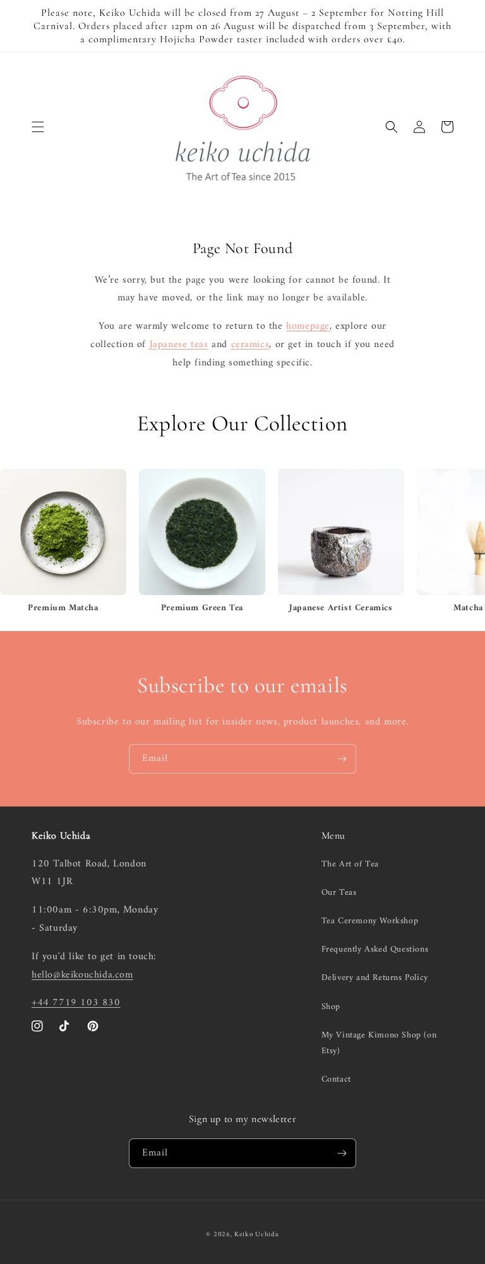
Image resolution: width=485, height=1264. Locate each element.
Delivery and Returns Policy (374, 978)
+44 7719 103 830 (76, 1003)
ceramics (250, 344)
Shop (330, 1007)
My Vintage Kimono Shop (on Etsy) (379, 1043)
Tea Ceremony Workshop (370, 921)
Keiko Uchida (256, 1235)
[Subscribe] (342, 759)
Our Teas (339, 893)
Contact (336, 1079)
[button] (38, 127)
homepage (308, 326)
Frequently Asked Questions (375, 949)
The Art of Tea (350, 864)
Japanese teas (179, 344)
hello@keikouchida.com (82, 975)
